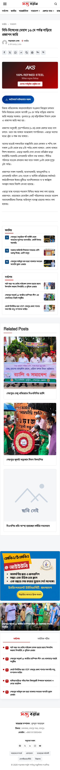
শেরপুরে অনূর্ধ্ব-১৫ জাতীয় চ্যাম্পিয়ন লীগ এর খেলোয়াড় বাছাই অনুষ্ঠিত (22, 296)
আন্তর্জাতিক (23, 11)
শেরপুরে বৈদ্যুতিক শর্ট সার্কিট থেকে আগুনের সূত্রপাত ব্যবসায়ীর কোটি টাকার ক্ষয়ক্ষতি (26, 240)
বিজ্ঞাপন (38, 759)
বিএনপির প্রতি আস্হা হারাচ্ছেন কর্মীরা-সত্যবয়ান (28, 526)
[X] (25, 746)
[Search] (55, 4)
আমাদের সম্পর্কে (16, 753)
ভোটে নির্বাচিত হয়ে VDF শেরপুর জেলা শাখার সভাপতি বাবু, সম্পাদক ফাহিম (22, 308)
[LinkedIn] (30, 746)
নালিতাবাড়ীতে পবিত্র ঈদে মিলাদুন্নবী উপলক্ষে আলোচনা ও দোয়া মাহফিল (32, 682)
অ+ (38, 52)
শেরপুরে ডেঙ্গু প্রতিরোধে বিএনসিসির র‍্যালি (25, 393)
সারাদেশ (34, 11)
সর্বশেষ (5, 11)
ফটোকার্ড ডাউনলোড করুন (20, 99)
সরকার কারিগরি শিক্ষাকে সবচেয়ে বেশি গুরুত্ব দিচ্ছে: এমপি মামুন (25, 251)
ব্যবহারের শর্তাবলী (43, 753)
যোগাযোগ (29, 753)
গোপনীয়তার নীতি (25, 759)
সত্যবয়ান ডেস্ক (13, 40)
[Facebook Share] (4, 52)
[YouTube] (40, 746)
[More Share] (21, 52)
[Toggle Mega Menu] (5, 4)
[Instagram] (35, 746)
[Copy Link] (26, 52)
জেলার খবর (47, 11)
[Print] (32, 52)
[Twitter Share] (10, 52)
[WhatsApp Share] (15, 52)
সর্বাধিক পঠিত (43, 638)
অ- (43, 52)
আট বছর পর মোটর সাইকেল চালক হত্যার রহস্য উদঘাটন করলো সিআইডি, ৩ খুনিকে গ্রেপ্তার (23, 285)
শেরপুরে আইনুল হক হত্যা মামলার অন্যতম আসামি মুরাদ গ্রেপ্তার (31, 693)
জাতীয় (13, 11)
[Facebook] (20, 746)
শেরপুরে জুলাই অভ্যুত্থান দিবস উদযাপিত (25, 459)
